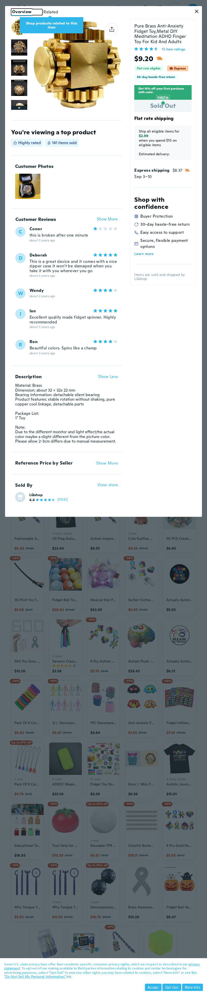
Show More (107, 219)
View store (107, 485)
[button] (196, 11)
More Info (192, 987)
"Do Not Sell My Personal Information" (35, 976)
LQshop (36, 495)
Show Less (108, 376)
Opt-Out (171, 987)
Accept (153, 987)
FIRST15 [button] (163, 98)
